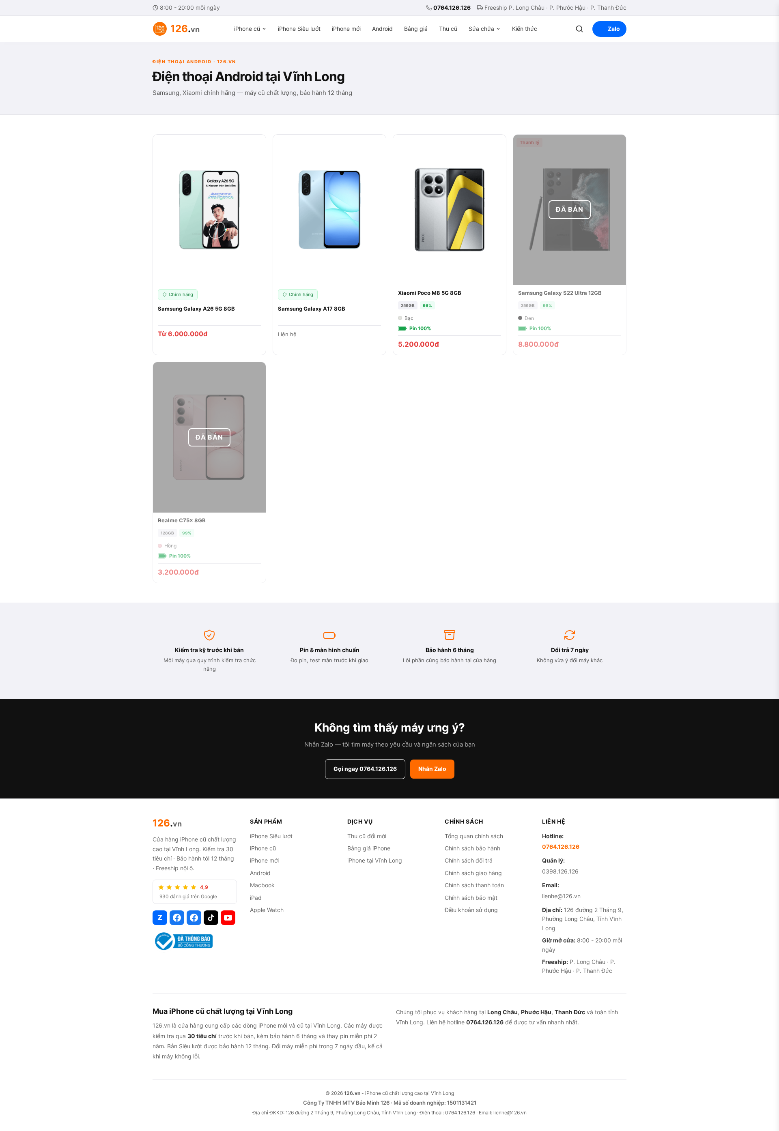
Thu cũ (448, 28)
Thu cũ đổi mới (366, 836)
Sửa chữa (481, 28)
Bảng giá (416, 28)
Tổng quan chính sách (474, 836)
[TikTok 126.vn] (211, 917)
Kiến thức (524, 28)
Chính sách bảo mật (471, 897)
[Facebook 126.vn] (177, 917)
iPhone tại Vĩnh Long (374, 860)
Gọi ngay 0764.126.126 (365, 768)
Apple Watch (267, 909)
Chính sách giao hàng (473, 872)
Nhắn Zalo (432, 768)
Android (382, 28)
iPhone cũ (247, 28)
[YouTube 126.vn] (228, 917)
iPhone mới (346, 28)
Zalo (614, 28)
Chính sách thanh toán (474, 885)
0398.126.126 (560, 871)
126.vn (352, 1093)
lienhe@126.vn (561, 896)
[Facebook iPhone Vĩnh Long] (194, 917)
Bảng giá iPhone (368, 848)
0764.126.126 (452, 7)
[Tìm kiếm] (579, 29)
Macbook (262, 885)
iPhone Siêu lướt (299, 28)
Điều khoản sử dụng (471, 909)
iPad (256, 897)
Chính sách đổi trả (469, 860)
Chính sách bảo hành (472, 848)
